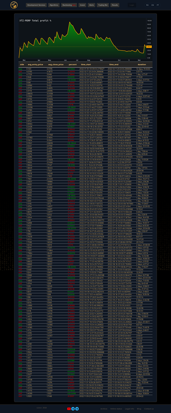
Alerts (91, 5)
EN (153, 5)
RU (147, 5)
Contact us (149, 409)
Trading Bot (102, 5)
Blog (139, 409)
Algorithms (54, 5)
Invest (82, 5)
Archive (104, 409)
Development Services (36, 5)
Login (132, 5)
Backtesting (69, 5)
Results (115, 5)
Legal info (129, 409)
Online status (116, 409)
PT (158, 5)
